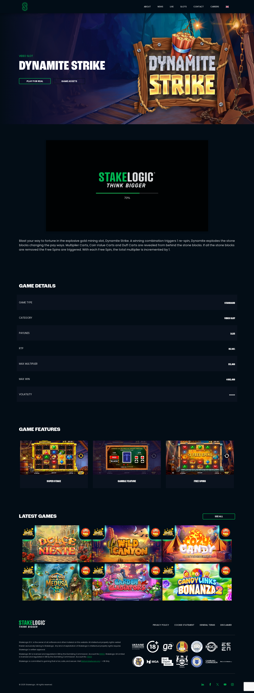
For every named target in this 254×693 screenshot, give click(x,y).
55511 (89, 657)
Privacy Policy (161, 624)
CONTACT (198, 6)
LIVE (172, 6)
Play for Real (35, 81)
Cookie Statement (184, 624)
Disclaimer (226, 624)
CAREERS (214, 6)
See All (219, 516)
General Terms (207, 624)
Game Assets (69, 81)
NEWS (160, 6)
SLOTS (183, 6)
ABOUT (147, 6)
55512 (102, 654)
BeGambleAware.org (90, 661)
